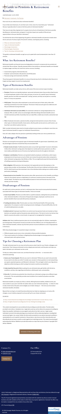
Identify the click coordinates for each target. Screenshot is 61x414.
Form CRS (11, 405)
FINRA (34, 394)
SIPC (37, 394)
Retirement (7, 18)
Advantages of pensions (10, 47)
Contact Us (7, 358)
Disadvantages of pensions (11, 49)
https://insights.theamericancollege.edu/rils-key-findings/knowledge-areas (24, 301)
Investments (13, 18)
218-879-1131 (7, 353)
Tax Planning (20, 18)
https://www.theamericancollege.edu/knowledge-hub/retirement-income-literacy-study (28, 299)
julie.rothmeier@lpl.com (9, 351)
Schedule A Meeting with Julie (30, 331)
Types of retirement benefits (12, 45)
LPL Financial (5, 394)
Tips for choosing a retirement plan (13, 51)
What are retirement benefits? (12, 43)
